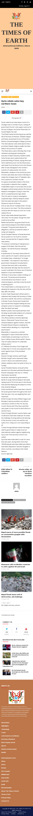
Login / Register (5, 2)
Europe (3, 768)
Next (8, 603)
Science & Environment (9, 749)
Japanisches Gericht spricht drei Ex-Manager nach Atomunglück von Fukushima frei (15, 663)
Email (3, 784)
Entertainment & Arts (8, 758)
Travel (3, 732)
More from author (19, 500)
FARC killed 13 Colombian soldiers (6, 471)
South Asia (5, 781)
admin (3, 107)
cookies (13, 813)
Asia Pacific (5, 778)
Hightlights (5, 726)
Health (3, 752)
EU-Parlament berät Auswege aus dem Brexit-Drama (20, 672)
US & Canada (5, 771)
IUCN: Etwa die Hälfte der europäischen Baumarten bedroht (20, 654)
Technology (5, 729)
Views (3, 761)
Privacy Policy (6, 798)
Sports (3, 746)
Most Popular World (8, 742)
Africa (3, 764)
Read (10, 96)
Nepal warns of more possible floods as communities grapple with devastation (15, 534)
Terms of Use (5, 794)
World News (15, 96)
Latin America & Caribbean (10, 736)
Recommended (6, 788)
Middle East (4, 96)
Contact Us (5, 801)
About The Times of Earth (10, 791)
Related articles (7, 500)
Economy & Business (8, 739)
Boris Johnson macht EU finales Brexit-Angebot (20, 646)
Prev (4, 603)
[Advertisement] (16, 71)
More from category (8, 502)
